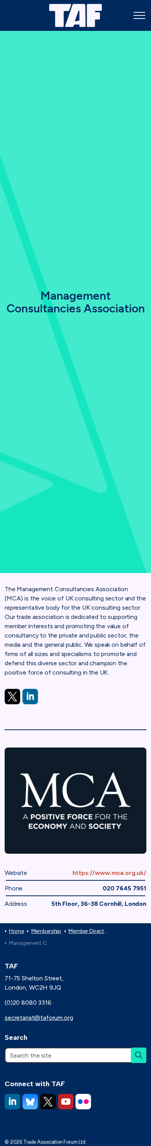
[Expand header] (139, 15)
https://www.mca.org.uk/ (109, 872)
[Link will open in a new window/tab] (12, 696)
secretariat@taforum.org (39, 1017)
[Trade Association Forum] (75, 15)
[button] (138, 1055)
